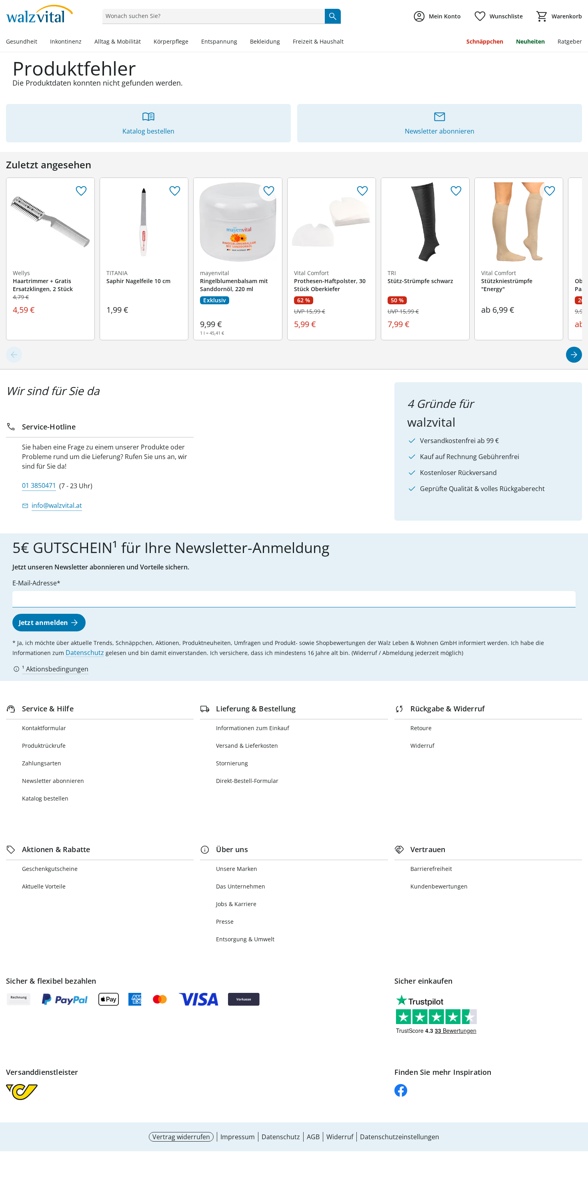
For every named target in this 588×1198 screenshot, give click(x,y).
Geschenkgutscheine (50, 869)
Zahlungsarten (41, 763)
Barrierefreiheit (431, 869)
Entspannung (219, 41)
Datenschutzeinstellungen (399, 1136)
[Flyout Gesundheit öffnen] (40, 42)
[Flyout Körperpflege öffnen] (191, 42)
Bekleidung (265, 41)
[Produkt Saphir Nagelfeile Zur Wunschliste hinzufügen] (175, 191)
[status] (212, 16)
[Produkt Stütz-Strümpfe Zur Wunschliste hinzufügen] (456, 191)
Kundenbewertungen (439, 886)
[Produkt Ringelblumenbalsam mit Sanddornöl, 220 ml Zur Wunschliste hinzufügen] (269, 191)
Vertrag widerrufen (181, 1136)
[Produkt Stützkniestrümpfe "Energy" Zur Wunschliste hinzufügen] (550, 191)
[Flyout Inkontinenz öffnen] (85, 42)
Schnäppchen (484, 41)
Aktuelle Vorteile (44, 886)
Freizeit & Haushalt (318, 41)
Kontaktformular (44, 728)
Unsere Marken (236, 869)
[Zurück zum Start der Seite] (578, 1140)
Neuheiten (530, 41)
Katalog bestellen (45, 798)
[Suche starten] (333, 16)
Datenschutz (85, 652)
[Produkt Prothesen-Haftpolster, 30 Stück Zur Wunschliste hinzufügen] (362, 191)
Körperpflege (171, 41)
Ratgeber (570, 41)
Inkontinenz (66, 41)
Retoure (421, 728)
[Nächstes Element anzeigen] (574, 355)
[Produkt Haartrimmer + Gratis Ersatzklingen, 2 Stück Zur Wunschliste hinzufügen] (81, 191)
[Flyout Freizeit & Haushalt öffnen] (347, 42)
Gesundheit (21, 41)
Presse (225, 921)
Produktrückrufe (44, 745)
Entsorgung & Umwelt (245, 939)
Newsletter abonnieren (53, 781)
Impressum (237, 1136)
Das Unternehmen (240, 886)
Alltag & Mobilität (117, 41)
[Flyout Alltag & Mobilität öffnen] (144, 42)
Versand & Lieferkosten (247, 745)
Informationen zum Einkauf (252, 728)
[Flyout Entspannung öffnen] (240, 42)
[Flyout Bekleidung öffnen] (283, 42)
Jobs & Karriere (236, 904)
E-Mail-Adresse (34, 583)
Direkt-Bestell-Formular (247, 781)
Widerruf (422, 745)
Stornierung (232, 763)
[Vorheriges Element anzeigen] (14, 355)
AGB (313, 1136)
